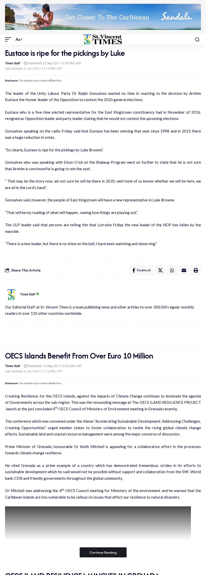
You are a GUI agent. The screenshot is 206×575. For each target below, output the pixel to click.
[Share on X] (160, 270)
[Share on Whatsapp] (172, 270)
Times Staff (12, 63)
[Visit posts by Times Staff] (11, 294)
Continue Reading (103, 552)
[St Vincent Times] (103, 39)
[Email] (184, 270)
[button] (9, 39)
